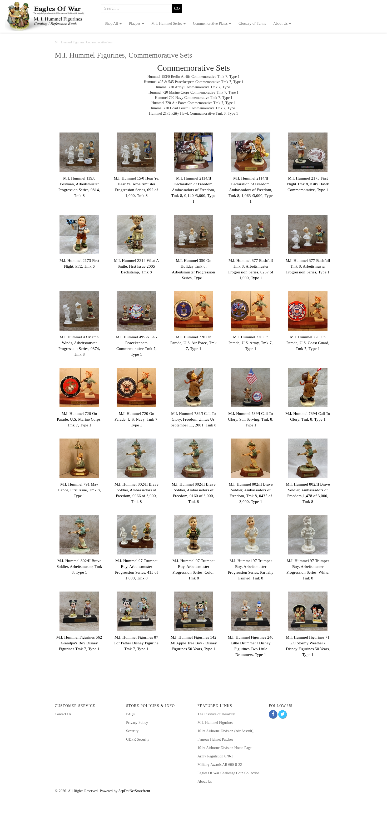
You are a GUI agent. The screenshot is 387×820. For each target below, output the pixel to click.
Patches (227, 739)
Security (132, 731)
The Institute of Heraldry (216, 714)
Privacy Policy (137, 723)
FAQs (130, 714)
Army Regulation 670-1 (215, 756)
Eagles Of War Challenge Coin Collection (228, 773)
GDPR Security (137, 739)
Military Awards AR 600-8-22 (219, 765)
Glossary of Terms (252, 24)
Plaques (135, 24)
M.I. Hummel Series (167, 24)
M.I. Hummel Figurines (215, 723)
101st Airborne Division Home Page (224, 748)
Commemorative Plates (211, 24)
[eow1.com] (48, 16)
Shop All (112, 24)
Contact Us (63, 714)
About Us (281, 24)
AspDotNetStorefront (134, 791)
